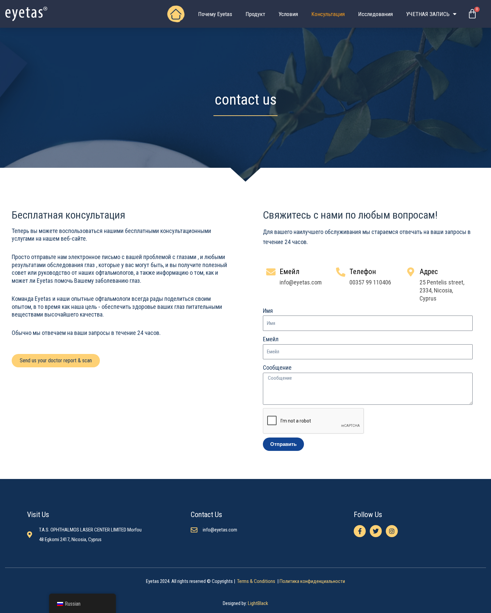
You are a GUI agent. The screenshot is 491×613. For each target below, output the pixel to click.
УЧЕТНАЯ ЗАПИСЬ (428, 14)
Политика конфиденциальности (312, 581)
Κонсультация (328, 14)
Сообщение (277, 367)
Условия (288, 14)
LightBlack (258, 603)
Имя (268, 310)
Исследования (375, 14)
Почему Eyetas (215, 14)
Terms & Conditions (256, 581)
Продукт (255, 14)
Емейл (271, 339)
